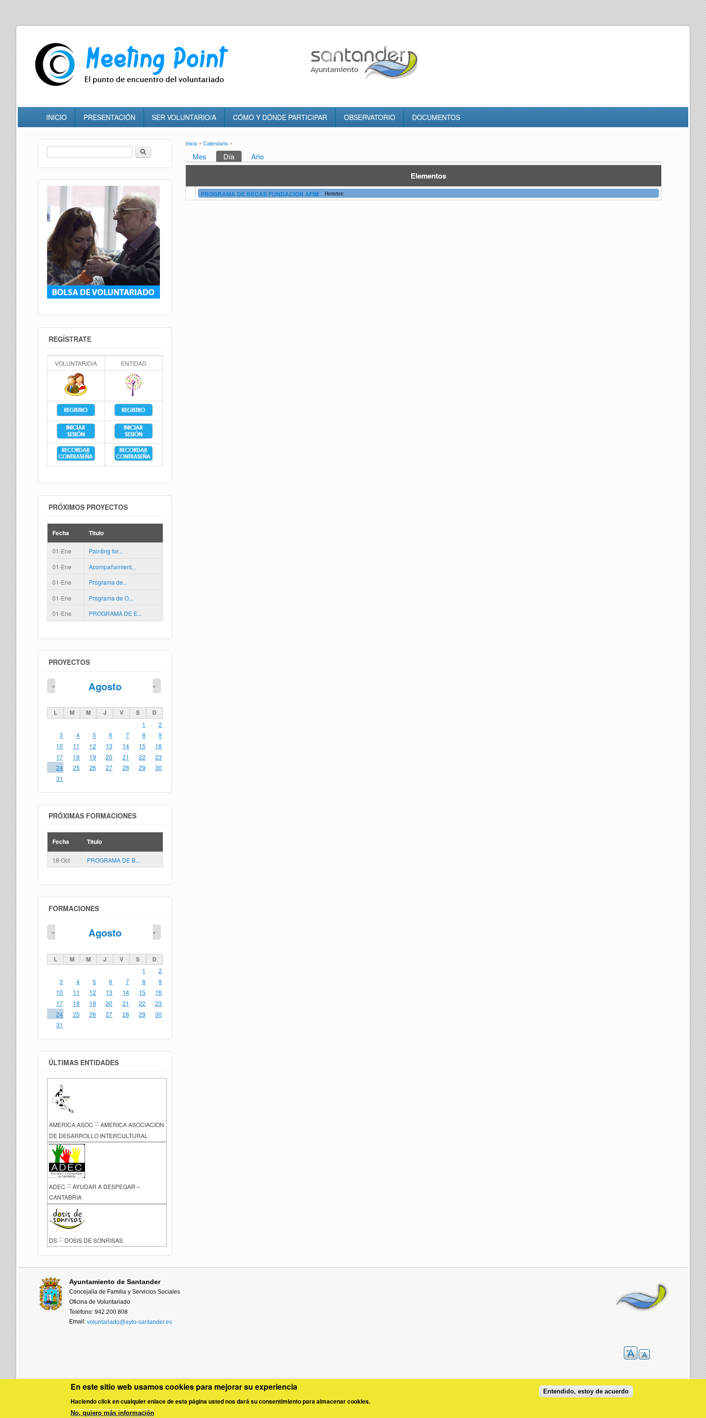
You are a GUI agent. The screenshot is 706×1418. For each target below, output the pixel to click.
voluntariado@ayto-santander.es (129, 1322)
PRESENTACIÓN (109, 117)
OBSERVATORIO (369, 117)
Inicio (191, 143)
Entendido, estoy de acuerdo (586, 1391)
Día (232, 156)
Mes (200, 156)
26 (92, 767)
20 (109, 757)
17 (59, 757)
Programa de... (108, 582)
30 (158, 767)
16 (158, 746)
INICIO (56, 117)
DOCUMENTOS (436, 117)
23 (158, 757)
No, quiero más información (112, 1413)
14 (125, 746)
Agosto (105, 686)
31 (59, 778)
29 (142, 767)
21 (125, 757)
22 (142, 757)
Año (257, 156)
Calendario (215, 143)
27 (109, 767)
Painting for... (105, 551)
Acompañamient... (112, 567)
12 (92, 746)
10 (59, 746)
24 (59, 767)
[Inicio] (134, 86)
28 (125, 767)
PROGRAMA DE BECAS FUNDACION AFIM (260, 194)
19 (92, 757)
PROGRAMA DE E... (115, 614)
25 (76, 767)
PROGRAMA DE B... (113, 860)
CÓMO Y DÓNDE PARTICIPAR (280, 117)
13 (109, 746)
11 (76, 746)
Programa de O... (111, 598)
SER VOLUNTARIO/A (184, 117)
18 (76, 757)
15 (142, 746)
